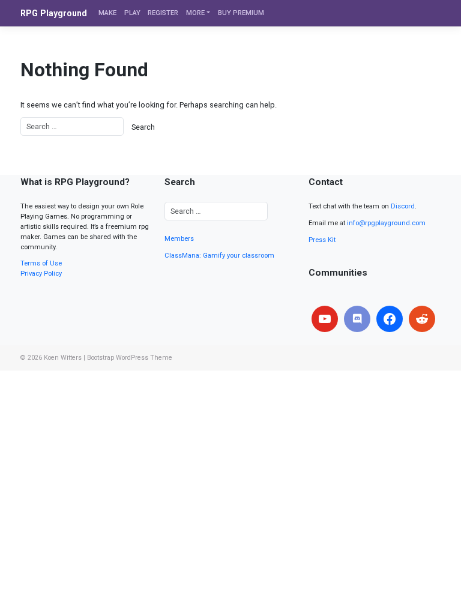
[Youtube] (325, 319)
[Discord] (357, 319)
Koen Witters (63, 358)
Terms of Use (41, 263)
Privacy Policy (41, 273)
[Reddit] (422, 319)
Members (179, 239)
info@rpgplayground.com (386, 223)
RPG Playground (53, 13)
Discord (403, 206)
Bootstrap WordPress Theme (129, 358)
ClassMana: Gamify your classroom (219, 255)
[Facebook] (389, 319)
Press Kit (322, 240)
